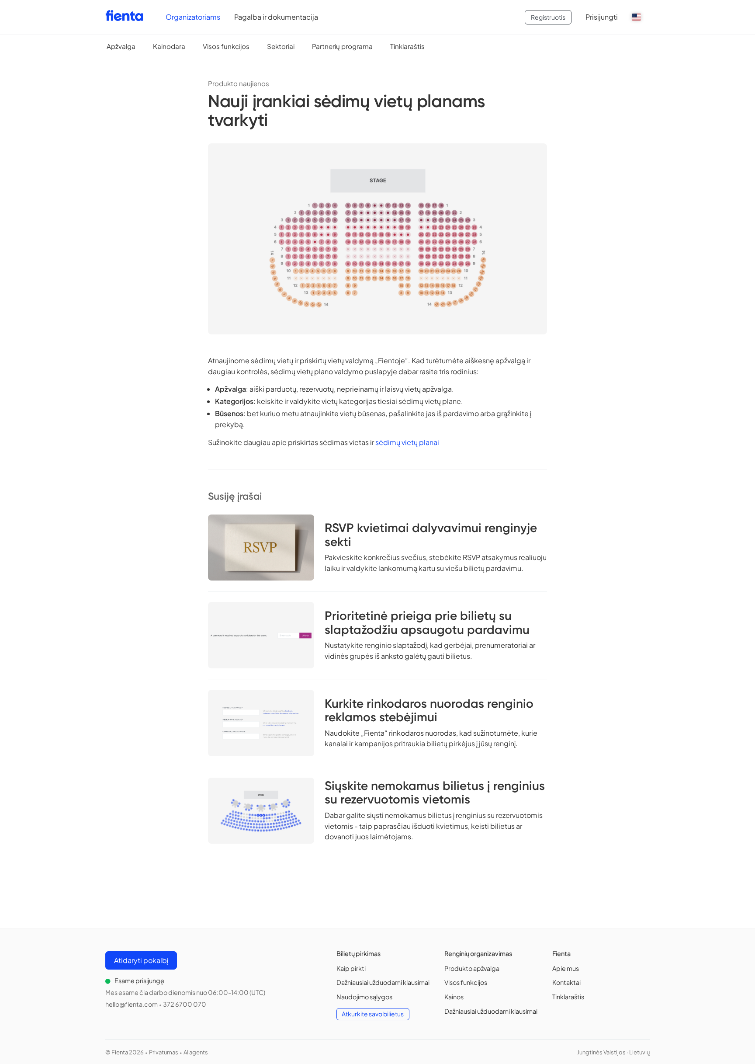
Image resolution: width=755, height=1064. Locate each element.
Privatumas (163, 1052)
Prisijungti (601, 16)
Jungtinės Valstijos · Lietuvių (613, 1052)
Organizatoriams (193, 16)
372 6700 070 (184, 1004)
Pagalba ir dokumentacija (276, 16)
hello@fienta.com (131, 1004)
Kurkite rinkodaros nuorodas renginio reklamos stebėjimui (429, 710)
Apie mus (565, 968)
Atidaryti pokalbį (141, 960)
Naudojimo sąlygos (364, 997)
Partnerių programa (342, 46)
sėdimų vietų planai (407, 442)
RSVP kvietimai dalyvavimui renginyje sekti (431, 535)
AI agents (196, 1052)
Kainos (454, 997)
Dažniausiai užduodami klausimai (382, 982)
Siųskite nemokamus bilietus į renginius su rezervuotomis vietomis (435, 793)
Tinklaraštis (407, 46)
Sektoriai (280, 46)
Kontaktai (566, 982)
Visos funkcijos (226, 46)
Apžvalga (121, 46)
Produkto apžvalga (471, 968)
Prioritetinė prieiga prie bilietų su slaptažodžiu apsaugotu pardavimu (427, 622)
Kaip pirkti (351, 968)
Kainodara (169, 46)
